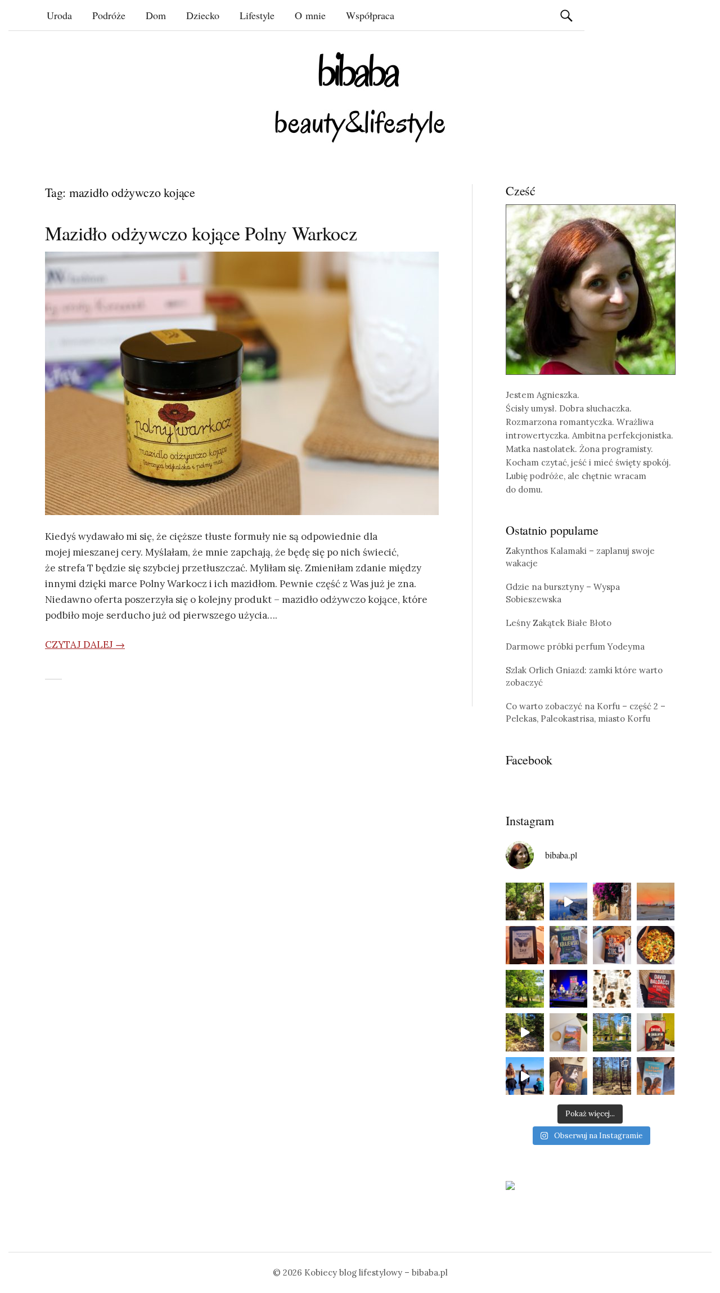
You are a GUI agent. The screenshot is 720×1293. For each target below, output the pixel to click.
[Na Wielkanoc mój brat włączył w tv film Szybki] (612, 1076)
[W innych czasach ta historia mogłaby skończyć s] (569, 1076)
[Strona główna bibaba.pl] (360, 97)
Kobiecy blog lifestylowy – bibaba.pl (376, 1272)
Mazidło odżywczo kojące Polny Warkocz (201, 233)
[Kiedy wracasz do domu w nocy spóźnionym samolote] (656, 902)
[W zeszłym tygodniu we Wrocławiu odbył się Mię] (569, 989)
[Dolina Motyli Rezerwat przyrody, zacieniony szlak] (525, 902)
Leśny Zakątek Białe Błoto (558, 623)
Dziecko (202, 15)
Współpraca (370, 15)
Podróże (108, 15)
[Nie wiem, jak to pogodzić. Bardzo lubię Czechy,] (612, 1032)
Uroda (59, 15)
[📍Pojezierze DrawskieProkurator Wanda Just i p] (612, 945)
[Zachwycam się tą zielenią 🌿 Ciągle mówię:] (525, 989)
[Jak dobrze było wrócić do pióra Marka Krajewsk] (569, 945)
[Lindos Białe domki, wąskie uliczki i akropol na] (612, 902)
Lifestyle (257, 15)
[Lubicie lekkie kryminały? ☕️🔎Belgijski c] (569, 1032)
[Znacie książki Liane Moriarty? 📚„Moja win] (656, 1076)
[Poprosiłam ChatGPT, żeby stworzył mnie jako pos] (612, 989)
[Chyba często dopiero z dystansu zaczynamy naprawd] (525, 1076)
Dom (156, 15)
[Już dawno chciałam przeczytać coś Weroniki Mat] (525, 945)
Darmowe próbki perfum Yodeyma (575, 646)
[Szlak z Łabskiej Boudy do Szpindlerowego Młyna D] (525, 1032)
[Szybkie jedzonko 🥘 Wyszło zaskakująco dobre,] (656, 945)
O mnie (310, 15)
